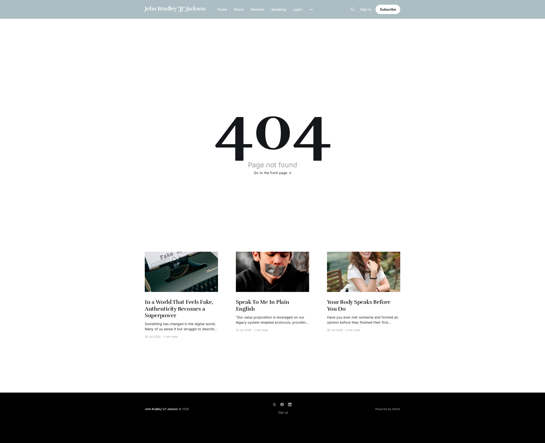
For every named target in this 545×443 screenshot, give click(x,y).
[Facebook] (282, 404)
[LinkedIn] (289, 404)
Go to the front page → (272, 173)
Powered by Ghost (387, 409)
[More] (311, 9)
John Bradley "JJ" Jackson (175, 9)
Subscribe (388, 9)
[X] (274, 404)
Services (257, 9)
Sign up (283, 412)
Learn (297, 9)
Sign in (365, 9)
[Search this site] (352, 9)
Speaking (278, 9)
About (239, 9)
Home (222, 9)
